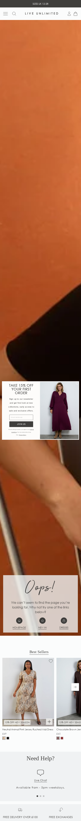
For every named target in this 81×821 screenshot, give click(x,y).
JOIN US (21, 424)
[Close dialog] (77, 383)
